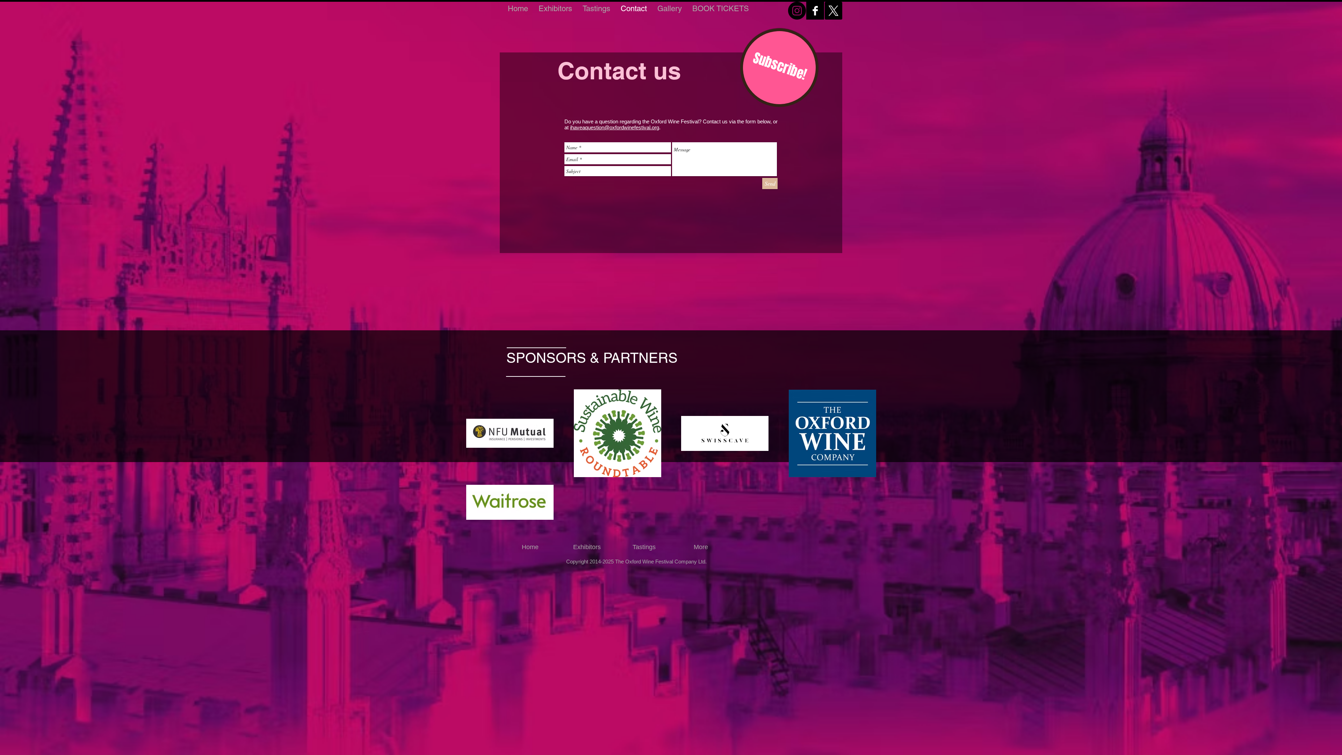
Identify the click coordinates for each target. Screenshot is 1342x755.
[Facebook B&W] (815, 11)
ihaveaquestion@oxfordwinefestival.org (614, 127)
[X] (833, 11)
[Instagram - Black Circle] (797, 11)
